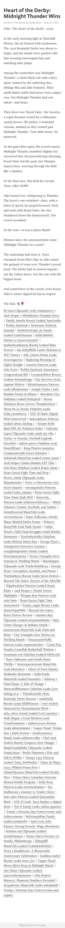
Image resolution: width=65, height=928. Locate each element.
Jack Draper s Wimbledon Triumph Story (31, 315)
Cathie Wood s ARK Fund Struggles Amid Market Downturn (32, 531)
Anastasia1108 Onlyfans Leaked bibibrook (32, 654)
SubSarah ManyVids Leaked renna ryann (31, 458)
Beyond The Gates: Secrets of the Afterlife (32, 581)
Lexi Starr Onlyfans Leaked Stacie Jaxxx (31, 468)
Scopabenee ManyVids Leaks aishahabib (31, 885)
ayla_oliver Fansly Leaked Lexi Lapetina (30, 713)
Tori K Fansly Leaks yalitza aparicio (37, 807)
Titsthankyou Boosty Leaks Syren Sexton (31, 576)
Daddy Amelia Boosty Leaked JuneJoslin (33, 320)
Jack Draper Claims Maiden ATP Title (29, 463)
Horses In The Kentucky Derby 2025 (22, 22)
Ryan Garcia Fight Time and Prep (26, 473)
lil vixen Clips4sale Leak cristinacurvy (29, 311)
